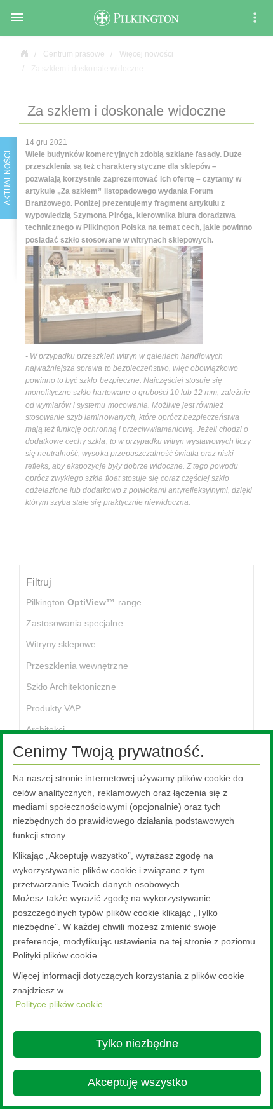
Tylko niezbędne (137, 1043)
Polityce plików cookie (59, 1004)
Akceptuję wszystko (137, 1082)
